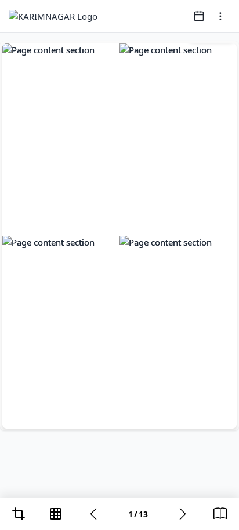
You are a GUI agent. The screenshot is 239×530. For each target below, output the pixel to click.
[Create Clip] (18, 514)
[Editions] (220, 514)
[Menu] (220, 16)
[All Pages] (55, 514)
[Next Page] (182, 514)
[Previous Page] (93, 514)
